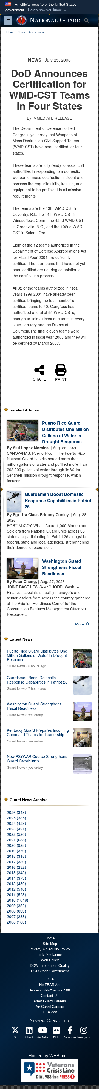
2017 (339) (16, 861)
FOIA (50, 979)
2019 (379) (16, 850)
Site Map (50, 944)
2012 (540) (16, 889)
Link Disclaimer (50, 955)
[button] (47, 10)
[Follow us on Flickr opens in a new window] (56, 1031)
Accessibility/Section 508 (50, 990)
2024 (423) (16, 823)
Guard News (16, 666)
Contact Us (50, 996)
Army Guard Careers (49, 1001)
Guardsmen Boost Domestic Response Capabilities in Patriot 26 (58, 500)
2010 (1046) (17, 900)
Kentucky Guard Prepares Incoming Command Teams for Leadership (38, 732)
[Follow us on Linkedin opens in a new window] (29, 1031)
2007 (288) (16, 916)
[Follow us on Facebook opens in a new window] (70, 1031)
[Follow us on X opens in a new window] (15, 1031)
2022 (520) (16, 834)
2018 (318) (16, 856)
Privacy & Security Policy (49, 949)
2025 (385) (16, 818)
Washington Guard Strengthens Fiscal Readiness (61, 567)
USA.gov (50, 1012)
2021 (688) (16, 839)
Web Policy (50, 960)
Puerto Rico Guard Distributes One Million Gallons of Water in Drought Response (65, 432)
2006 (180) (16, 922)
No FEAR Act (50, 985)
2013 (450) (16, 883)
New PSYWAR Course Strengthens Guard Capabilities (37, 758)
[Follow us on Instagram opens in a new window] (83, 1031)
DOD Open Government (50, 971)
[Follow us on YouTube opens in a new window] (42, 1031)
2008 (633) (16, 911)
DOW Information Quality (50, 966)
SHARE (39, 378)
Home (50, 938)
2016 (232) (16, 867)
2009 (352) (16, 905)
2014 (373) (16, 878)
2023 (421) (16, 828)
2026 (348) (16, 812)
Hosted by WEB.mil (47, 1055)
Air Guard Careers (50, 1007)
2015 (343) (16, 872)
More (80, 624)
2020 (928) (16, 845)
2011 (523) (16, 894)
